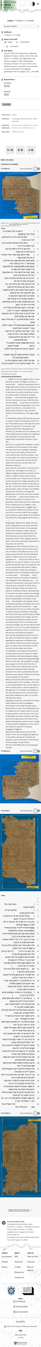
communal (6, 104)
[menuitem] (7, 1256)
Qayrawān (7, 85)
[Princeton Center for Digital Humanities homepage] (28, 1290)
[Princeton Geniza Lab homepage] (13, 1290)
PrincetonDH (21, 1306)
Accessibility (20, 1321)
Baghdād (6, 94)
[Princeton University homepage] (20, 1343)
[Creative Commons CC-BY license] (20, 1331)
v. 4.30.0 (20, 1338)
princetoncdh (22, 1312)
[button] (8, 6)
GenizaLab (20, 1301)
